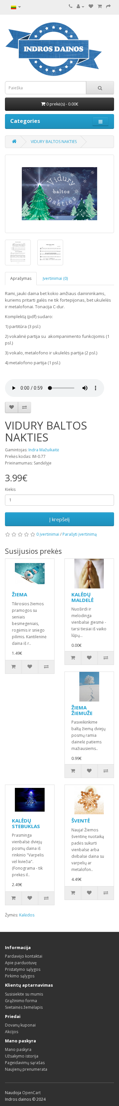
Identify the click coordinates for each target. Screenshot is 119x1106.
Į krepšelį (59, 519)
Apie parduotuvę (21, 963)
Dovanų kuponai (20, 1025)
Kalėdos (26, 915)
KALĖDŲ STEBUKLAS (26, 823)
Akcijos (11, 1031)
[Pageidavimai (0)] (91, 6)
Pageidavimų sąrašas (25, 1062)
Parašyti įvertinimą (79, 534)
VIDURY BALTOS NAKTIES (54, 141)
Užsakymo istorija (21, 1056)
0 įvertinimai (47, 534)
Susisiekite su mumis (24, 994)
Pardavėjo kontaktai (23, 956)
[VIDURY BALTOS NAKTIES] (59, 194)
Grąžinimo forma (21, 1000)
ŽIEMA (19, 594)
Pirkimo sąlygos (19, 976)
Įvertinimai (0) (55, 278)
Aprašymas (20, 278)
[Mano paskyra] (80, 6)
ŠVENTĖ (80, 820)
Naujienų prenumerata (26, 1069)
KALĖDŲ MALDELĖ (82, 597)
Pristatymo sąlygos (22, 969)
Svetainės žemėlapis (24, 1007)
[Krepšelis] (100, 6)
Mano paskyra (18, 1049)
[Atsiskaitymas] (108, 6)
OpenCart (31, 1092)
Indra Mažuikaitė (43, 450)
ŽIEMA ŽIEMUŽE (82, 710)
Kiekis (10, 489)
